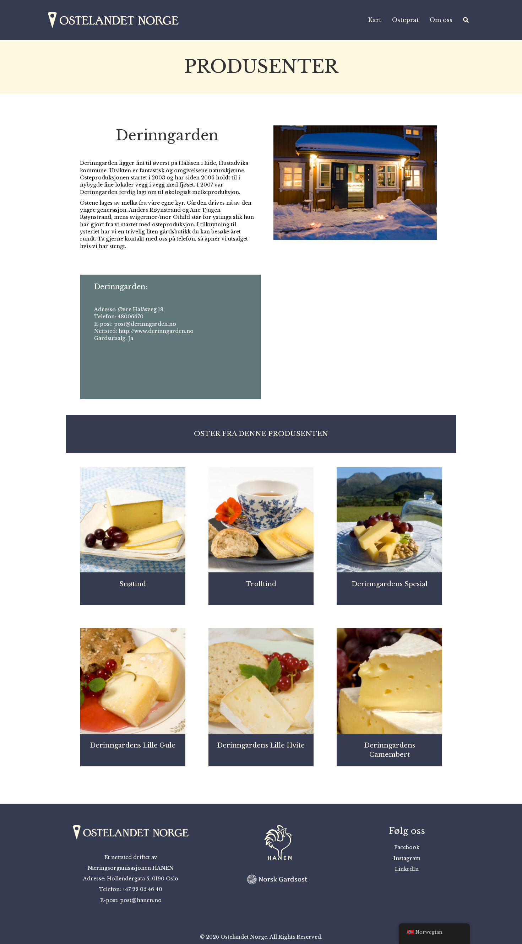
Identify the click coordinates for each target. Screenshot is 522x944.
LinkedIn (407, 869)
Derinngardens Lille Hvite (261, 745)
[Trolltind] (261, 519)
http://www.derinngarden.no (156, 331)
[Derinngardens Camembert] (389, 680)
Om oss (441, 19)
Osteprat (405, 19)
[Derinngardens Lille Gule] (132, 680)
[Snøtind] (132, 519)
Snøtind (132, 584)
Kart (374, 19)
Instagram (406, 858)
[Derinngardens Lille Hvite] (261, 680)
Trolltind (261, 584)
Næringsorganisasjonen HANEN (131, 868)
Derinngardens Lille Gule (132, 745)
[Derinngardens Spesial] (389, 519)
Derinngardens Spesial (390, 584)
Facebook (406, 847)
